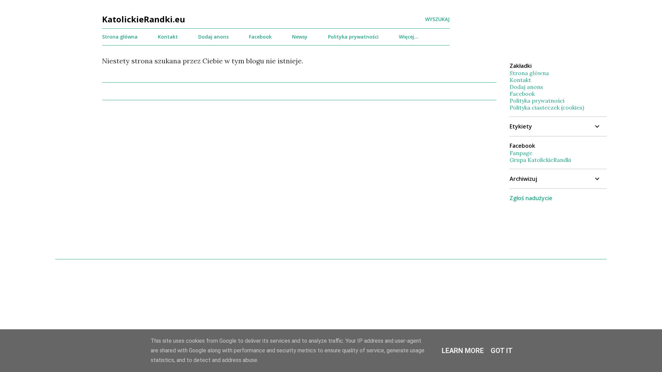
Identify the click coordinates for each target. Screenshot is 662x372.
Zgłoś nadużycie (531, 198)
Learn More (463, 351)
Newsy (300, 36)
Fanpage (521, 152)
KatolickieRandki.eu (143, 19)
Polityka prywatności (353, 36)
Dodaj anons (213, 36)
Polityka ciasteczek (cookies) (547, 107)
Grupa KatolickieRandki (540, 159)
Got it (502, 351)
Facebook (260, 36)
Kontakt (168, 36)
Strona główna (120, 36)
